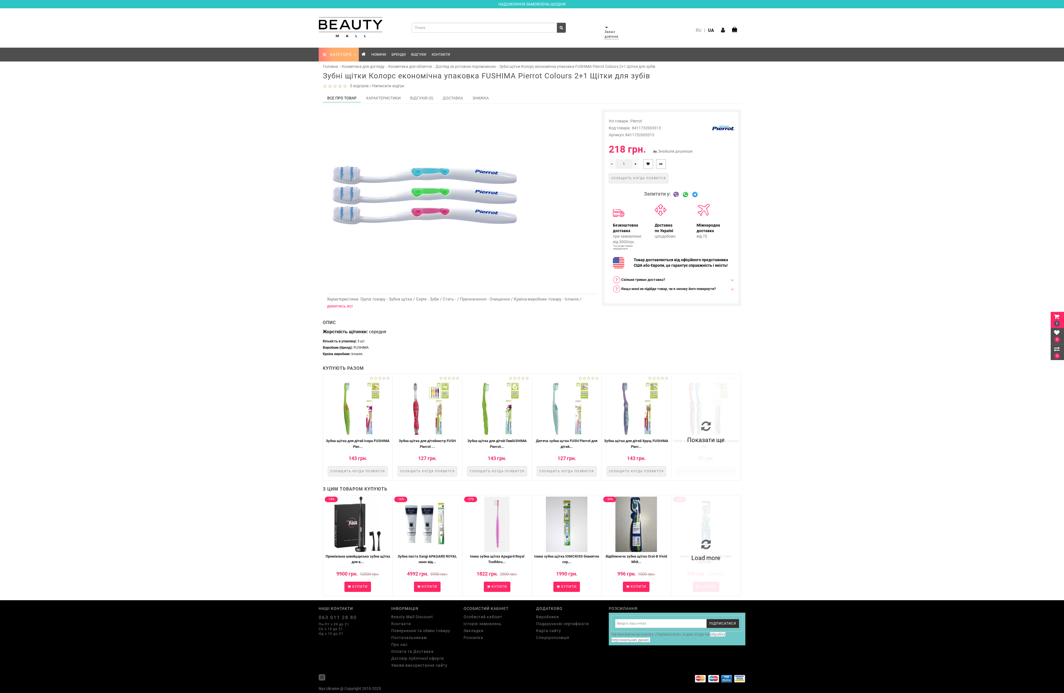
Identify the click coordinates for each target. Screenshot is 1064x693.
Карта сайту (548, 630)
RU (698, 30)
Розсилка (473, 637)
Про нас (399, 644)
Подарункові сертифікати (562, 624)
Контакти (441, 54)
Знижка (480, 98)
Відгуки (418, 54)
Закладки (474, 630)
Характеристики (383, 98)
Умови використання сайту (419, 665)
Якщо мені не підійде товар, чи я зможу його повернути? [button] (668, 289)
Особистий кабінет (483, 617)
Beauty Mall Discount (412, 617)
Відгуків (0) (421, 98)
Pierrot (636, 121)
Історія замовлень (483, 624)
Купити (359, 587)
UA (711, 30)
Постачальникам (409, 637)
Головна (330, 66)
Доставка (453, 98)
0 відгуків (358, 85)
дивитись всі (340, 306)
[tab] (671, 279)
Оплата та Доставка (412, 651)
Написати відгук (388, 85)
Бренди (399, 54)
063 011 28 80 (338, 617)
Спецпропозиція (552, 637)
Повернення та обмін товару (420, 630)
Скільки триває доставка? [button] (642, 280)
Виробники (547, 617)
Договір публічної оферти (417, 658)
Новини (378, 54)
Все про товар (342, 98)
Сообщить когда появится (638, 178)
